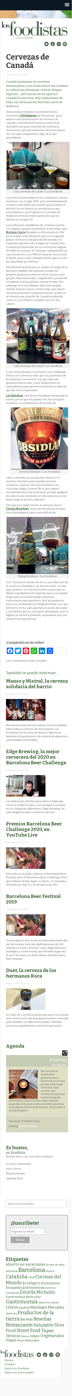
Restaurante (19, 1325)
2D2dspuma (28, 115)
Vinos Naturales (28, 1340)
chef (31, 1277)
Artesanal (12, 1271)
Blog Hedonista (15, 1173)
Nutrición (11, 1313)
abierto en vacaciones (25, 1264)
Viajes (11, 1340)
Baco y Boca (13, 1168)
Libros (12, 1307)
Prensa (8, 1360)
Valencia (26, 1336)
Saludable (43, 1325)
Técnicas (13, 1336)
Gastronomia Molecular (23, 1297)
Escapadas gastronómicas (25, 1287)
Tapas (47, 1330)
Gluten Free (44, 1302)
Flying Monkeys (17, 508)
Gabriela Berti (14, 1178)
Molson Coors (15, 232)
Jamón (55, 1302)
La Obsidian (14, 395)
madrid (24, 1307)
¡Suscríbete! (25, 1223)
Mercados (56, 1307)
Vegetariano (52, 1335)
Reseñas (42, 1319)
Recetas (26, 1319)
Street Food (28, 1330)
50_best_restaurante (18, 1163)
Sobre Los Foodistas (16, 1368)
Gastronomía (21, 1302)
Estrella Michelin (37, 1292)
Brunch (50, 1271)
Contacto (9, 1364)
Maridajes (38, 1307)
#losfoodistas (27, 1126)
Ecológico (31, 1283)
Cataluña (17, 1277)
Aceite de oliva (55, 1264)
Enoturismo (50, 1283)
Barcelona (31, 1270)
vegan (35, 1336)
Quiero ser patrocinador (19, 1372)
